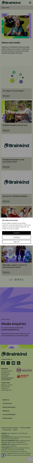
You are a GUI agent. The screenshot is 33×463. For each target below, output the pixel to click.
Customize (16, 237)
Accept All (16, 233)
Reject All (16, 242)
